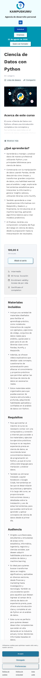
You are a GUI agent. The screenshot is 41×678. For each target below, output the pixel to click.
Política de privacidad (19, 673)
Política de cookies (5, 673)
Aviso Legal (33, 673)
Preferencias (20, 666)
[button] (20, 22)
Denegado (20, 660)
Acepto (20, 654)
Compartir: (31, 80)
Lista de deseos (14, 80)
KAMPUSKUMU (20, 11)
